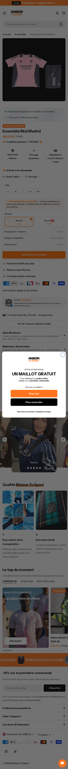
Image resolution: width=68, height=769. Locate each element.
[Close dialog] (63, 355)
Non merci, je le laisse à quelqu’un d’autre (34, 411)
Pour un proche (34, 402)
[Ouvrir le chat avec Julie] (62, 763)
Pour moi (34, 393)
